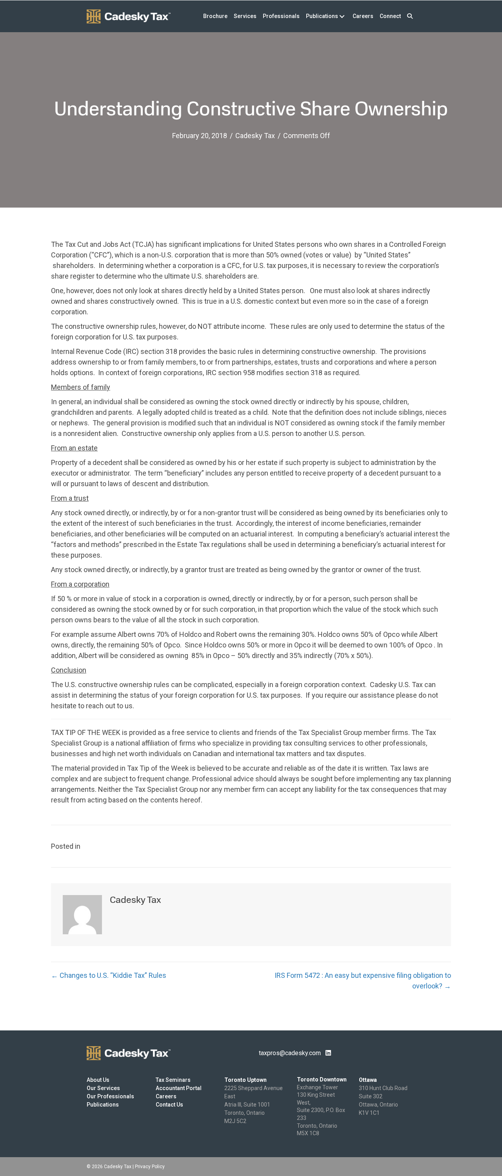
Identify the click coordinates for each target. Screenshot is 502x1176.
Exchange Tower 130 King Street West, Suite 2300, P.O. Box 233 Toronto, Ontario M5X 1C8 (321, 1110)
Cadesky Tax (255, 135)
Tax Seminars (173, 1080)
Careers (166, 1096)
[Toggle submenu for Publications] (342, 16)
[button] (409, 16)
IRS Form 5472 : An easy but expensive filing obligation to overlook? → (363, 980)
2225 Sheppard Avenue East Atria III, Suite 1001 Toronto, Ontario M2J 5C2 (253, 1104)
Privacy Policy (150, 1166)
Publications (103, 1104)
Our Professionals (110, 1096)
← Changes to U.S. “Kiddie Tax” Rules (108, 975)
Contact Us (169, 1104)
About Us (98, 1080)
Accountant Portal (179, 1088)
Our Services (103, 1088)
